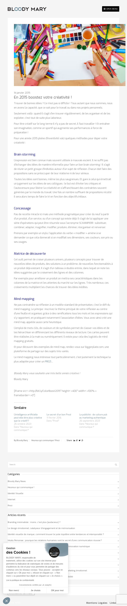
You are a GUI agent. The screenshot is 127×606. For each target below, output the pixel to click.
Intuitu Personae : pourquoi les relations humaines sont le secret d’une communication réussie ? (55, 540)
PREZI (48, 361)
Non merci (14, 590)
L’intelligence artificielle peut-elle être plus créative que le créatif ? (28, 417)
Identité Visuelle (15, 493)
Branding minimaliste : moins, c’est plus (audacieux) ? (34, 522)
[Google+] (82, 440)
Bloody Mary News (17, 481)
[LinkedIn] (74, 440)
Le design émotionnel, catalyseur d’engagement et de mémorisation (41, 528)
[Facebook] (76, 440)
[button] (6, 600)
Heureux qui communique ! (43, 440)
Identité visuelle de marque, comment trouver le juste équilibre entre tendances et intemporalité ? (56, 534)
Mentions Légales (96, 602)
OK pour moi (57, 590)
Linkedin (114, 602)
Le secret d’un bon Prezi (59, 414)
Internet (11, 499)
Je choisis (35, 590)
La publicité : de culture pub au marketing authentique (93, 416)
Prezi (57, 440)
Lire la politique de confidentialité (20, 580)
